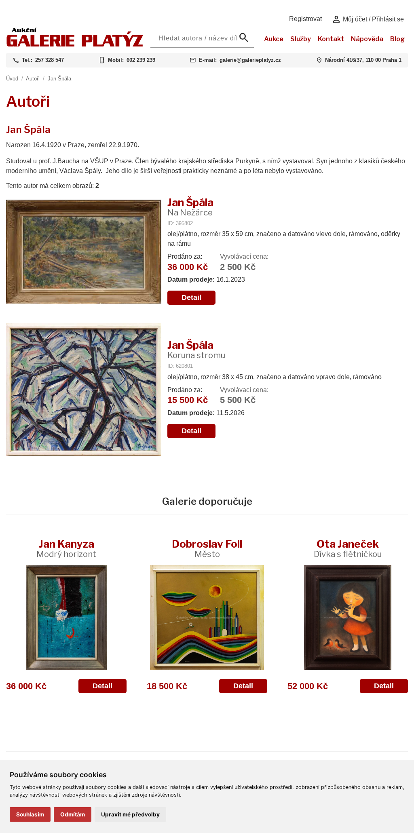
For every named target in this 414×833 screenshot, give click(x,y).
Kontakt (331, 39)
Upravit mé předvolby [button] (130, 814)
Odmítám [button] (72, 814)
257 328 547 (49, 60)
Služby (300, 39)
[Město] (207, 617)
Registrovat (305, 18)
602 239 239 (141, 60)
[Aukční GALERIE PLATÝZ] (75, 44)
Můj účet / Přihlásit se (368, 19)
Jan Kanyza (66, 548)
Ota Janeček (348, 548)
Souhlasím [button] (30, 814)
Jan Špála (59, 79)
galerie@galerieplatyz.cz (250, 60)
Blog (397, 39)
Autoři (33, 79)
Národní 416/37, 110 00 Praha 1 (363, 60)
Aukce (273, 39)
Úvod (12, 79)
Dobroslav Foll (207, 548)
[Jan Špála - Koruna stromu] (83, 390)
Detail (191, 297)
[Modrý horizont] (66, 617)
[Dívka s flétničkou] (347, 617)
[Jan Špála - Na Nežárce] (83, 252)
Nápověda (367, 39)
